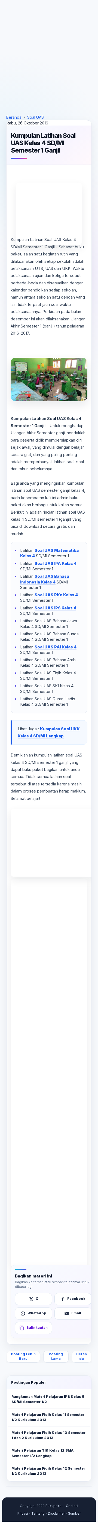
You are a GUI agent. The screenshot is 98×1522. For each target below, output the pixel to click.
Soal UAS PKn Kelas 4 (56, 594)
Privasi (22, 1513)
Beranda (81, 1356)
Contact (72, 1506)
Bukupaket (54, 1506)
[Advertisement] (49, 57)
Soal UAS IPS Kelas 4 (55, 608)
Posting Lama (56, 1356)
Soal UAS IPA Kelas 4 (55, 563)
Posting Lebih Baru (23, 1356)
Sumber (74, 1513)
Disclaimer (56, 1513)
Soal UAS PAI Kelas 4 (55, 647)
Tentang (38, 1513)
